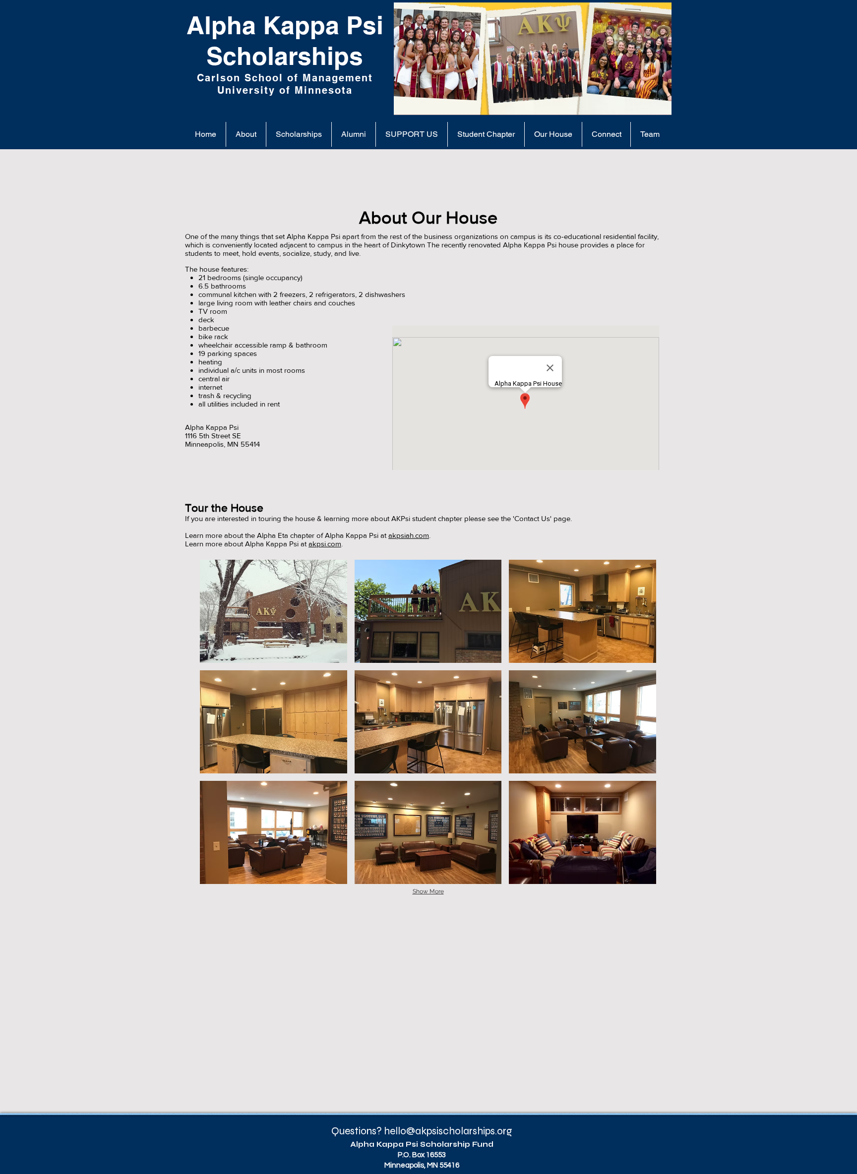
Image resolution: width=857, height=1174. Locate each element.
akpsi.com (324, 543)
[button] (273, 611)
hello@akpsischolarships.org (448, 1131)
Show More (428, 891)
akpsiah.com (408, 535)
